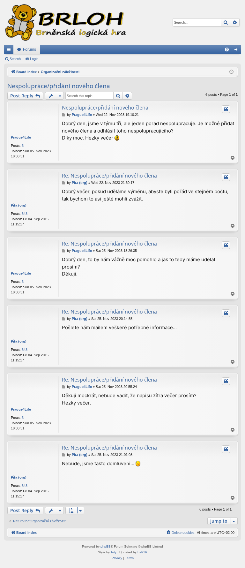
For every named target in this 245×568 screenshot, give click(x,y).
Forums (29, 49)
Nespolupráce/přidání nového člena (58, 86)
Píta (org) (18, 205)
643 (24, 214)
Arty (113, 552)
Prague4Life (21, 137)
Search (15, 59)
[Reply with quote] (226, 109)
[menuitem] (227, 49)
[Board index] (65, 22)
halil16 (142, 552)
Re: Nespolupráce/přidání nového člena (109, 175)
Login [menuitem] (237, 50)
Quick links (9, 50)
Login (34, 59)
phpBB (105, 546)
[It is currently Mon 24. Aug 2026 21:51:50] (231, 72)
